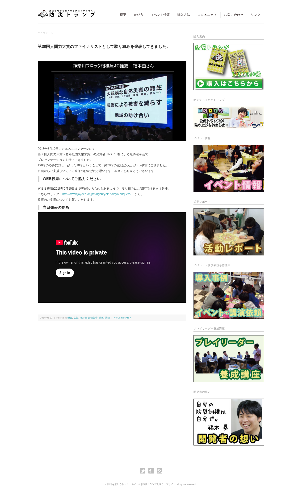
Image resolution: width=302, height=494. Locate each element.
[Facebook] (152, 471)
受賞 (69, 317)
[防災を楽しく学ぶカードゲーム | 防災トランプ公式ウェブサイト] (66, 13)
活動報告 (93, 317)
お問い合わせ (233, 14)
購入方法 (183, 14)
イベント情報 (160, 14)
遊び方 (138, 14)
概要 (123, 14)
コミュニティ (207, 14)
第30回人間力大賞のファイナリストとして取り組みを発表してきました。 (104, 46)
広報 (76, 317)
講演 (107, 317)
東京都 (83, 317)
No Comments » (122, 317)
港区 (101, 317)
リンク (255, 14)
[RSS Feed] (159, 471)
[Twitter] (144, 471)
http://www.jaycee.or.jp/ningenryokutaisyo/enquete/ (96, 194)
